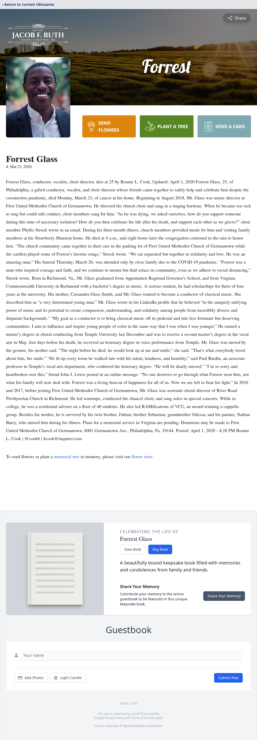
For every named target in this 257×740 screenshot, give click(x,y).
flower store (142, 456)
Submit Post (228, 677)
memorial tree (66, 456)
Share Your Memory (224, 596)
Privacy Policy (114, 718)
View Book (132, 549)
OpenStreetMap (134, 726)
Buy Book (160, 549)
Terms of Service (142, 718)
